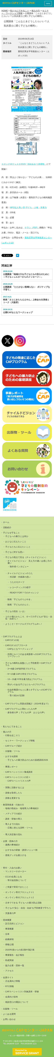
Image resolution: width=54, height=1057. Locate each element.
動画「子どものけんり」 (19, 605)
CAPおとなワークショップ (20, 649)
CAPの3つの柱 (12, 640)
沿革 (7, 934)
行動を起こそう (12, 735)
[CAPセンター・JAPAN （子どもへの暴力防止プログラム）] (18, 3)
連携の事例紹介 (12, 845)
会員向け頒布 (11, 997)
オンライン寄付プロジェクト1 (19, 892)
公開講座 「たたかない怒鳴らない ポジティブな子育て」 (26, 288)
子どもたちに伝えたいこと (17, 547)
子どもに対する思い (14, 552)
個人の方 (36, 10)
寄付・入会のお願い (12, 868)
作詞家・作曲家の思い (20, 577)
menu (48, 3)
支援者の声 (10, 913)
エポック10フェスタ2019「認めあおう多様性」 (24, 164)
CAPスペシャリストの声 (19, 781)
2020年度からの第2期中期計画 (19, 950)
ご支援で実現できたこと (16, 887)
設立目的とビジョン (14, 923)
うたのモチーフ (17, 582)
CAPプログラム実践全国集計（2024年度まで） (27, 704)
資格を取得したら (13, 793)
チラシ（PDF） (32, 227)
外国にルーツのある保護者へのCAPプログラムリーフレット (30, 655)
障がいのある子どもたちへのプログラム (26, 684)
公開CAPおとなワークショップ (18, 312)
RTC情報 (9, 986)
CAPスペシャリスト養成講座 (19, 772)
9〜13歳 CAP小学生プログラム (22, 674)
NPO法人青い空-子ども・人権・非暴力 (28, 207)
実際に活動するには (14, 787)
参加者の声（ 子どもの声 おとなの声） (27, 712)
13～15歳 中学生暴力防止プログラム (25, 679)
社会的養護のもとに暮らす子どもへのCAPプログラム (30, 691)
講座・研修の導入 (13, 819)
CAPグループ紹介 (13, 746)
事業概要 (9, 929)
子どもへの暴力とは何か (16, 536)
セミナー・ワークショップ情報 (20, 741)
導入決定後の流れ (13, 834)
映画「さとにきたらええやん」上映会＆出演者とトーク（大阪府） (26, 300)
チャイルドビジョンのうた (20, 573)
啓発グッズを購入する (15, 855)
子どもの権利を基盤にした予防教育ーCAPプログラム (28, 664)
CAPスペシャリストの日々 (17, 777)
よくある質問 (9, 1014)
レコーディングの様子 (20, 587)
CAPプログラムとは (12, 636)
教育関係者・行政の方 (13, 805)
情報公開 (9, 944)
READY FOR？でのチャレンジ (24, 593)
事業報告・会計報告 (14, 955)
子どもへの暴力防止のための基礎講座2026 (28, 760)
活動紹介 (7, 527)
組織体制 (9, 939)
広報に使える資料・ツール (20, 828)
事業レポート (11, 767)
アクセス (9, 971)
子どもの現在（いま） (15, 611)
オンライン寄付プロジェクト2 (19, 897)
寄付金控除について (17, 880)
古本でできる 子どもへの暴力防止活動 (23, 903)
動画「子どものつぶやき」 (20, 599)
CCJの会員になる (13, 877)
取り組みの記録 (17, 695)
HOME (5, 10)
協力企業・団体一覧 (14, 965)
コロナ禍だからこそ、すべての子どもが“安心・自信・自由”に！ (28, 618)
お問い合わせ (9, 1019)
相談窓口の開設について (16, 1002)
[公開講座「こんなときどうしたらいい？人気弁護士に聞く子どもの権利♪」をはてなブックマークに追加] (17, 256)
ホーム (6, 522)
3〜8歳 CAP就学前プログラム (22, 669)
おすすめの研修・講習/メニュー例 (21, 850)
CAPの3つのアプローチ (16, 645)
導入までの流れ (12, 824)
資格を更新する (12, 798)
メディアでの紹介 (13, 814)
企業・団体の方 (10, 841)
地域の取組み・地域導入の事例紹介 (22, 808)
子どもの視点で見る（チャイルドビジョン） (26, 557)
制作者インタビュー (19, 567)
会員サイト (8, 977)
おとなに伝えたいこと (15, 541)
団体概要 (7, 920)
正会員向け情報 (12, 981)
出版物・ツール (12, 751)
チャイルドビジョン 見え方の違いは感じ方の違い (30, 562)
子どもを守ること (11, 533)
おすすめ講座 (11, 756)
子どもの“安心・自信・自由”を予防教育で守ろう (28, 908)
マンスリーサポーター (15, 871)
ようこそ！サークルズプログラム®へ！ (23, 624)
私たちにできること (19, 10)
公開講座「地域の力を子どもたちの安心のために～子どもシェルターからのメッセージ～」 (26, 275)
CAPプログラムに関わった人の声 (21, 709)
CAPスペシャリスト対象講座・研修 (22, 991)
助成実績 (9, 960)
